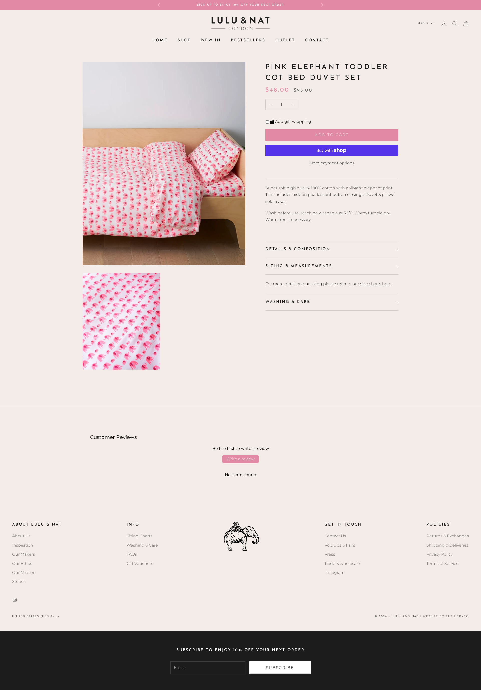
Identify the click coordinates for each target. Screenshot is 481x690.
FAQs (132, 554)
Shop (184, 40)
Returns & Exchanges (447, 536)
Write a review (240, 459)
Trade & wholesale (342, 563)
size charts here (375, 283)
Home (160, 40)
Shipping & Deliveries (447, 545)
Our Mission (24, 572)
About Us (21, 536)
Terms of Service (442, 563)
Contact (317, 40)
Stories (19, 581)
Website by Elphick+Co (446, 616)
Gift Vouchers (140, 563)
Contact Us (335, 536)
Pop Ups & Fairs (339, 545)
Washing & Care (142, 545)
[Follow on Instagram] (14, 599)
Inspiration (22, 545)
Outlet (285, 40)
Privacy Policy (439, 554)
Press (329, 554)
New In (211, 40)
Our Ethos (22, 563)
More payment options (331, 163)
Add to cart (332, 134)
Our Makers (23, 554)
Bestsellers (248, 40)
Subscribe (280, 667)
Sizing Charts (139, 536)
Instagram (334, 572)
